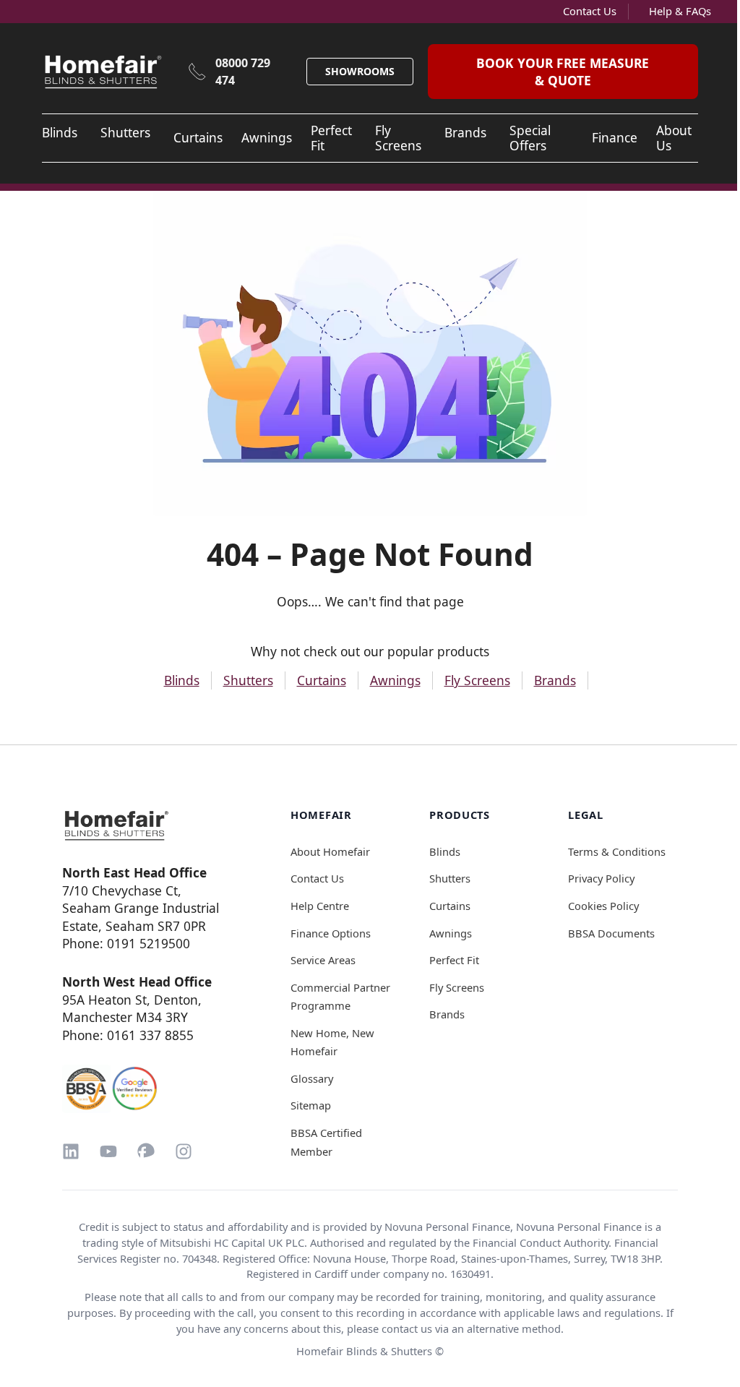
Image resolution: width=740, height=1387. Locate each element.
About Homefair (330, 851)
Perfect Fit (331, 138)
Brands (465, 132)
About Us (674, 138)
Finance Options (331, 933)
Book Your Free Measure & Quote (562, 72)
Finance (614, 137)
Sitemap (311, 1105)
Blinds (59, 132)
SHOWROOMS (360, 71)
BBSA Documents (611, 933)
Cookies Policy (603, 905)
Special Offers (530, 138)
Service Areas (323, 960)
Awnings (266, 137)
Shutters (125, 132)
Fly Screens (398, 138)
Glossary (312, 1078)
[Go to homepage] (145, 825)
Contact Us (589, 11)
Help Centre (320, 905)
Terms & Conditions (617, 851)
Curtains (198, 137)
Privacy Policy (601, 878)
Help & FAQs (680, 11)
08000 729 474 (242, 72)
